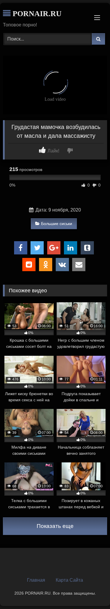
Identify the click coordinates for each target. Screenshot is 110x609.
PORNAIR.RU (36, 13)
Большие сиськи (56, 223)
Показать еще (55, 526)
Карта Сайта (69, 580)
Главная (36, 580)
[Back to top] (91, 591)
